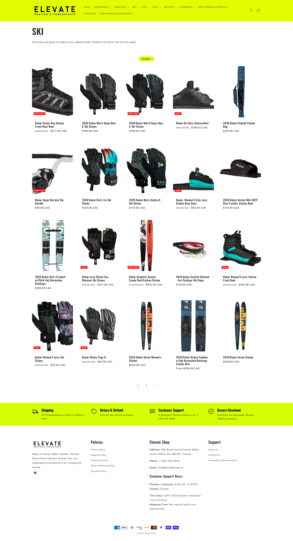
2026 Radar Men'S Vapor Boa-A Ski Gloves (146, 124)
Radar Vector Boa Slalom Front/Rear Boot (49, 124)
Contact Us (214, 455)
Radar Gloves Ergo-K (94, 357)
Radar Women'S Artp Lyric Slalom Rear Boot (191, 201)
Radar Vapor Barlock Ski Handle (49, 201)
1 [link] (138, 385)
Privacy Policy (98, 449)
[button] (102, 7)
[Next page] (154, 385)
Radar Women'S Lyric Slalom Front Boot (240, 278)
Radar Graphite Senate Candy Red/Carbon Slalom (144, 278)
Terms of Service (100, 460)
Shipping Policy (99, 455)
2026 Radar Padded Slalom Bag (239, 124)
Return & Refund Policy (103, 465)
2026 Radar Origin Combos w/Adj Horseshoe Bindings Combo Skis (192, 361)
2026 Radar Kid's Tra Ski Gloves (96, 201)
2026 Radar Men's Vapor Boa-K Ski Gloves (99, 124)
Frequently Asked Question (222, 460)
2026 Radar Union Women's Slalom (145, 359)
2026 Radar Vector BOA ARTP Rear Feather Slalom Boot (240, 201)
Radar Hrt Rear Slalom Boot (192, 123)
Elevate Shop (150, 533)
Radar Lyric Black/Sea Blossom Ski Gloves (95, 278)
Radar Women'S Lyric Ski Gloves (49, 359)
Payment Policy (99, 471)
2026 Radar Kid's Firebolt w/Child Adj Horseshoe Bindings (50, 280)
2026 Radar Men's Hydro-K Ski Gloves (145, 201)
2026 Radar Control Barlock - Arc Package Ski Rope (192, 278)
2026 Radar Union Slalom (238, 357)
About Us (213, 449)
